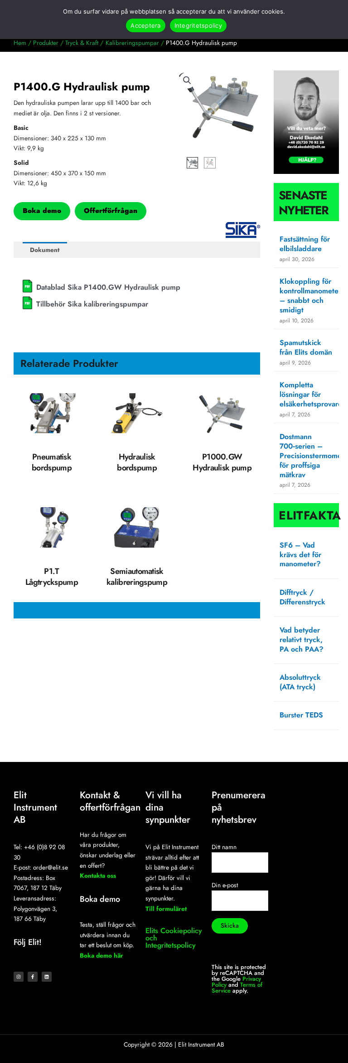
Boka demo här (101, 955)
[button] (187, 80)
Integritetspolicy (198, 25)
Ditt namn (224, 846)
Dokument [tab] (44, 249)
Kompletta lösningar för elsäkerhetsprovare (311, 394)
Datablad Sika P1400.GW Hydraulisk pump (108, 287)
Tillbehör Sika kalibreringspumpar (92, 304)
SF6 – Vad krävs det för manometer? (300, 554)
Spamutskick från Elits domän (306, 347)
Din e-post (225, 885)
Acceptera (145, 25)
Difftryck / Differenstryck (302, 597)
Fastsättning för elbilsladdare (305, 244)
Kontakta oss (98, 875)
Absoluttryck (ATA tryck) (300, 682)
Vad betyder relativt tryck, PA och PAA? (302, 639)
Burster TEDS (301, 715)
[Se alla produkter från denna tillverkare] (243, 230)
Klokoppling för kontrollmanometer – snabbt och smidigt (310, 295)
